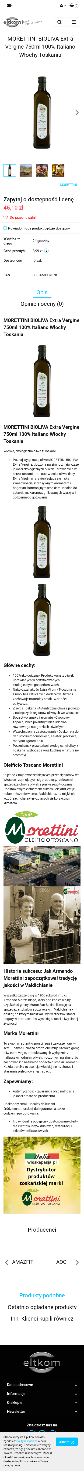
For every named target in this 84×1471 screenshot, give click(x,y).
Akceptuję (66, 1442)
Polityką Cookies (26, 1441)
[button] (74, 6)
